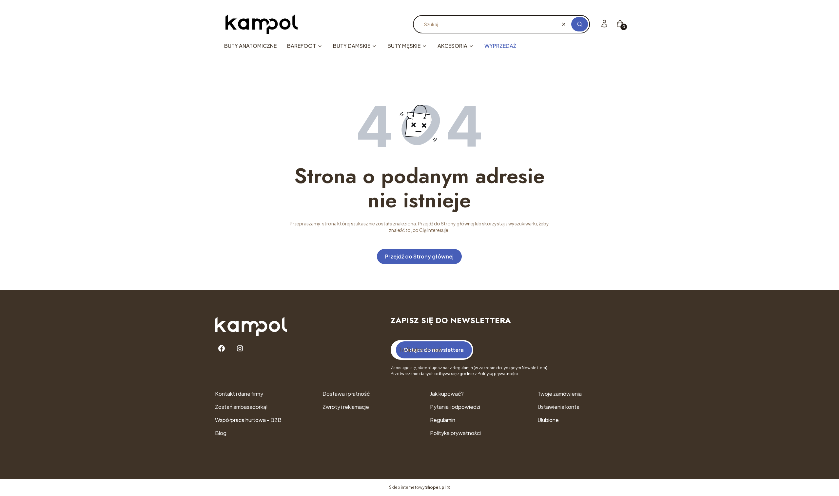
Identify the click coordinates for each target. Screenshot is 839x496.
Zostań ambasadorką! (241, 406)
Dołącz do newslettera (434, 349)
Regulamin (442, 419)
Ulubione (548, 419)
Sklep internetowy (417, 487)
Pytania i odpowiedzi (455, 406)
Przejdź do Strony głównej (419, 256)
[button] (579, 24)
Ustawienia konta (558, 406)
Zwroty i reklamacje (345, 406)
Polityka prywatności (455, 432)
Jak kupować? (447, 393)
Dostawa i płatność (346, 393)
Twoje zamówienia (559, 393)
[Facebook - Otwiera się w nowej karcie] (221, 348)
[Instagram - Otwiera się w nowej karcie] (239, 348)
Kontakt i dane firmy (239, 393)
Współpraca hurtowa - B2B (248, 419)
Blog (220, 432)
